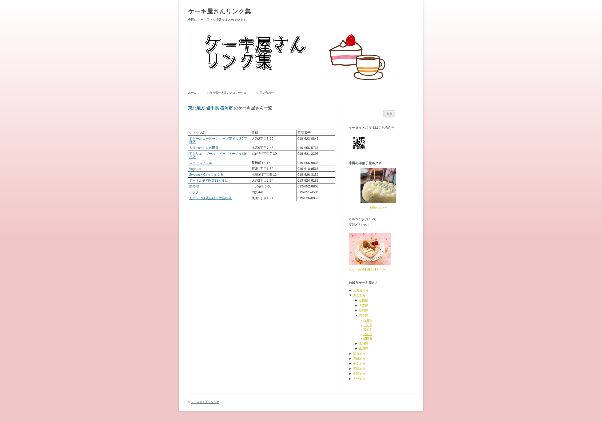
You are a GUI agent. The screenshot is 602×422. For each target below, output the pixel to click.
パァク (194, 192)
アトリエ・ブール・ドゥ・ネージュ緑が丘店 (218, 155)
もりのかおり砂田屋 (204, 148)
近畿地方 (359, 358)
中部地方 (359, 363)
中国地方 (359, 373)
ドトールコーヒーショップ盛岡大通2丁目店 (218, 140)
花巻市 (367, 320)
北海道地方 (360, 290)
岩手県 (212, 108)
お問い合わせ (265, 92)
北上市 (367, 334)
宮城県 (363, 343)
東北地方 (196, 108)
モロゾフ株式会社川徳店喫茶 (210, 198)
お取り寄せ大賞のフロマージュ (226, 92)
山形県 (363, 348)
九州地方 (359, 379)
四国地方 (359, 368)
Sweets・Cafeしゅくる (206, 174)
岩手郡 (367, 329)
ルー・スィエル (200, 163)
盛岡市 (226, 108)
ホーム (192, 92)
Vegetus (195, 169)
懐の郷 (194, 186)
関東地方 (359, 353)
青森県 (363, 305)
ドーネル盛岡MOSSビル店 (208, 180)
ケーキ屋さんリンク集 (219, 11)
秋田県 (363, 300)
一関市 (367, 325)
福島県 (363, 310)
